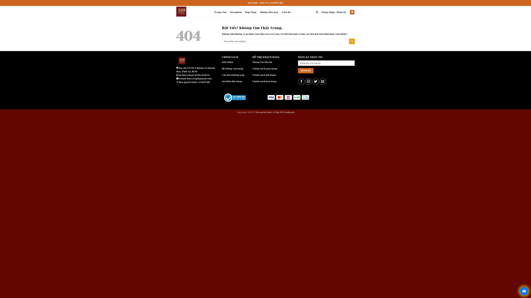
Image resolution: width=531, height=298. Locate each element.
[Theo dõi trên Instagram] (308, 81)
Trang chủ (220, 12)
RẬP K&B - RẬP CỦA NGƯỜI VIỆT (265, 3)
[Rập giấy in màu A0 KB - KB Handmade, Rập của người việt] (193, 11)
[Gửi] (352, 41)
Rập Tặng (251, 12)
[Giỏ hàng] (352, 12)
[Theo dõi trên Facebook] (301, 81)
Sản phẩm (236, 12)
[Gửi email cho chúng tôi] (322, 81)
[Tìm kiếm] (317, 12)
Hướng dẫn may (269, 12)
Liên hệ (286, 12)
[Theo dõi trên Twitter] (315, 81)
